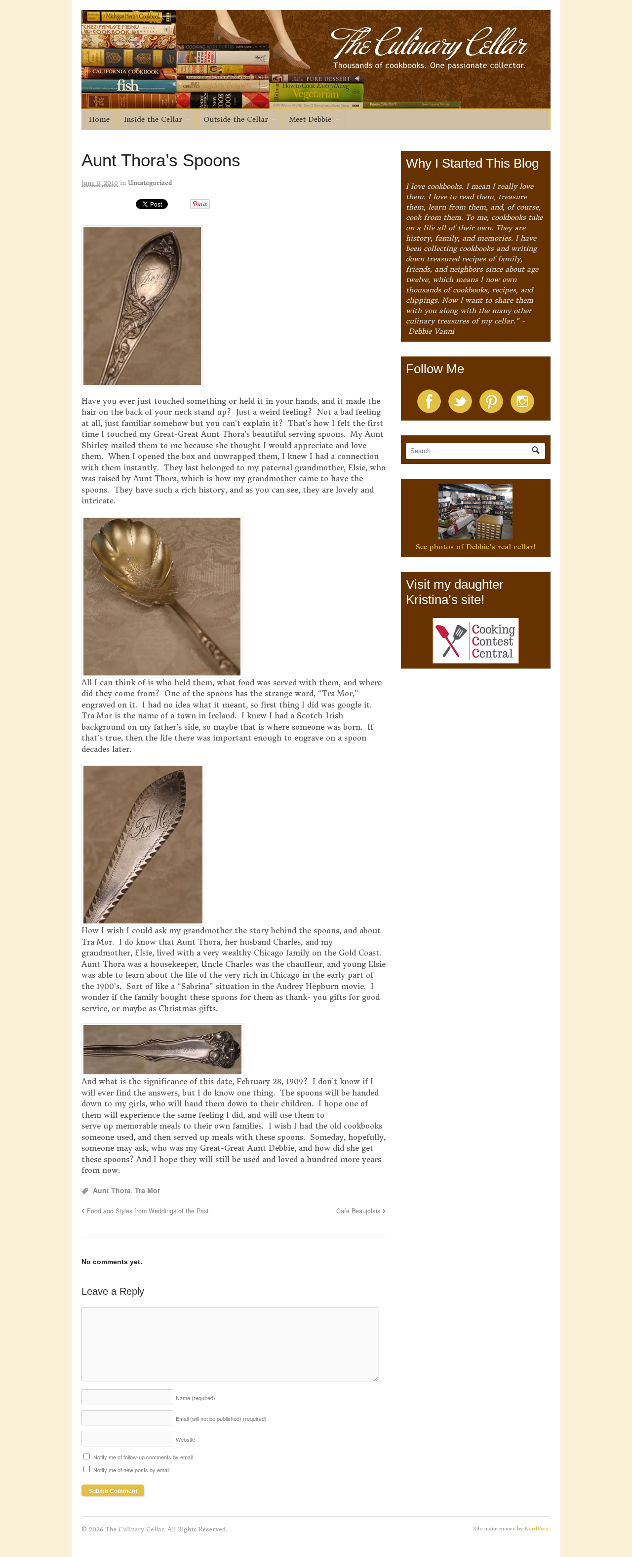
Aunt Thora (112, 1190)
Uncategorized (150, 182)
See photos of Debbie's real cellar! (476, 546)
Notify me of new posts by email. (132, 1470)
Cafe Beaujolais (358, 1210)
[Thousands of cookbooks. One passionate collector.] (316, 103)
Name (195, 1398)
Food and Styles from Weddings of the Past (148, 1210)
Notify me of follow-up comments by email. (143, 1457)
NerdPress (537, 1528)
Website (185, 1439)
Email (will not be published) (221, 1418)
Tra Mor (147, 1190)
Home (99, 119)
